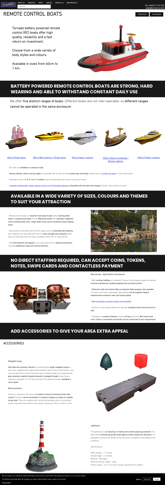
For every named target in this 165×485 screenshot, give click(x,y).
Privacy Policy (6, 483)
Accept (157, 479)
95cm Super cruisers (82, 157)
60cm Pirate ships (16, 157)
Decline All (147, 479)
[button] (31, 3)
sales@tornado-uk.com (155, 8)
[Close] (163, 475)
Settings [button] (138, 479)
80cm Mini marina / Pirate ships (49, 157)
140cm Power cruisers (148, 157)
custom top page (108, 174)
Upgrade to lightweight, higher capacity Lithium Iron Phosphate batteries (38, 186)
